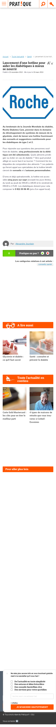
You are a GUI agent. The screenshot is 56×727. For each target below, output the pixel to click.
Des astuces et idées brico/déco (29, 684)
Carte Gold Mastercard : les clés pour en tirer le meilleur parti (14, 415)
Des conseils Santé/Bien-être (28, 687)
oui (42, 253)
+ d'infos (14, 703)
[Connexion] (51, 4)
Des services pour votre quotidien (30, 689)
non (47, 253)
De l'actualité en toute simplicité (29, 681)
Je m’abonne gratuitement (32, 707)
